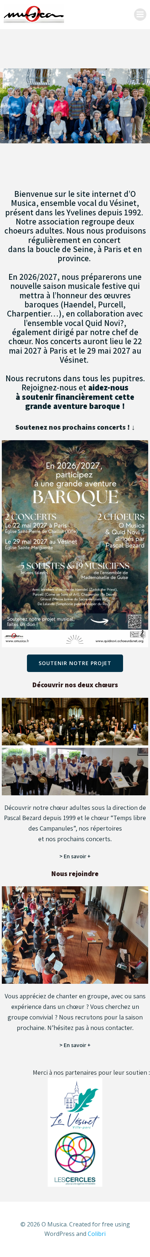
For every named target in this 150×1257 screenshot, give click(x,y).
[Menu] (140, 14)
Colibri (97, 1234)
